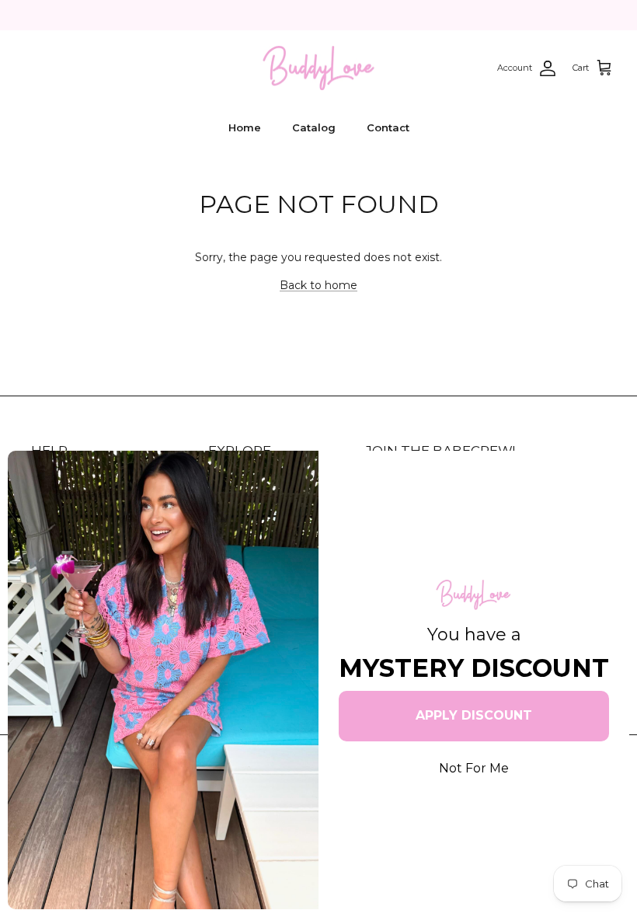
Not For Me (474, 768)
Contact (388, 127)
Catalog (314, 127)
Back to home (318, 285)
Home (244, 127)
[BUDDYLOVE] (318, 68)
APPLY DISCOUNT (474, 715)
